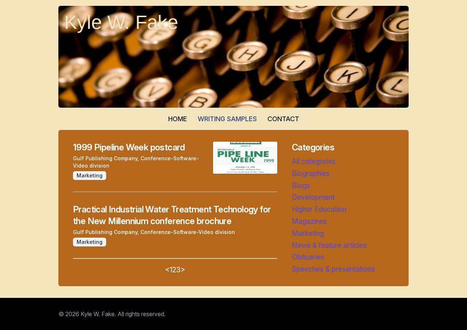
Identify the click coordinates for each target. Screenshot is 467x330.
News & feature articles (329, 245)
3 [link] (178, 269)
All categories (314, 161)
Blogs (301, 185)
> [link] (183, 269)
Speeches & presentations (333, 269)
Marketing (308, 233)
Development (313, 197)
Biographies (311, 173)
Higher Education (319, 209)
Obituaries (308, 257)
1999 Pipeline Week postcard (129, 147)
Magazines (309, 221)
